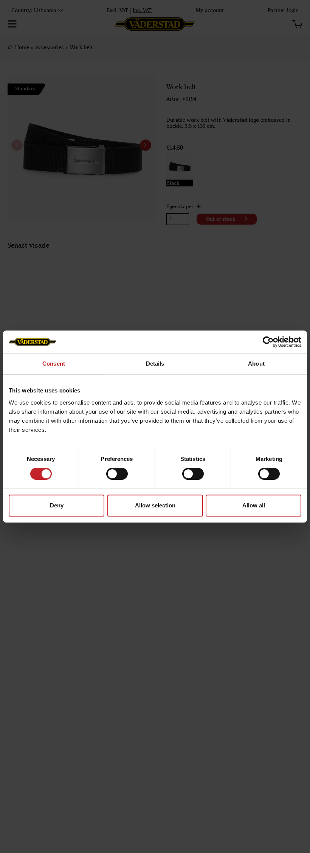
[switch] (117, 474)
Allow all (253, 505)
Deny (57, 505)
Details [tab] (155, 363)
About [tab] (256, 363)
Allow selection (155, 505)
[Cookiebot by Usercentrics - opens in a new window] (268, 341)
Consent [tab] (53, 363)
